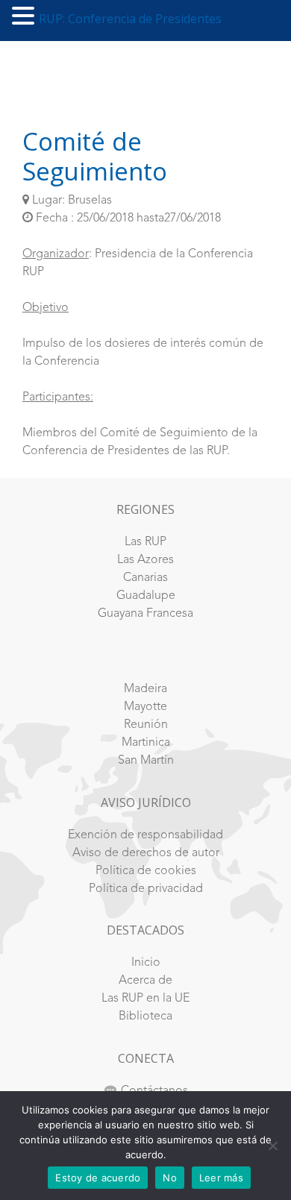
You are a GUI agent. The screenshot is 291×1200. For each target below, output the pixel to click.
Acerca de (145, 981)
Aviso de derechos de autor (145, 853)
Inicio (145, 963)
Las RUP (145, 542)
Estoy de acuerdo (97, 1178)
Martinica (146, 743)
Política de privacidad (146, 889)
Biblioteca (145, 1016)
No (170, 1178)
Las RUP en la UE (145, 999)
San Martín (146, 761)
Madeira (145, 689)
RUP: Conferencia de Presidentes (130, 18)
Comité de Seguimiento (94, 156)
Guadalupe (145, 596)
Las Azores (145, 560)
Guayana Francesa (145, 614)
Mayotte (145, 707)
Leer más (221, 1178)
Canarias (145, 578)
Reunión (146, 725)
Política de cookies (146, 871)
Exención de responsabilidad (145, 835)
